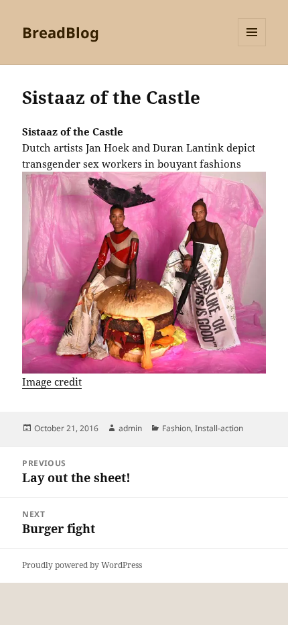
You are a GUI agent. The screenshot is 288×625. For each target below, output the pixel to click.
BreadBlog (60, 32)
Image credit (52, 381)
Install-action (219, 428)
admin (130, 428)
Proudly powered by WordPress (82, 565)
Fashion (176, 428)
